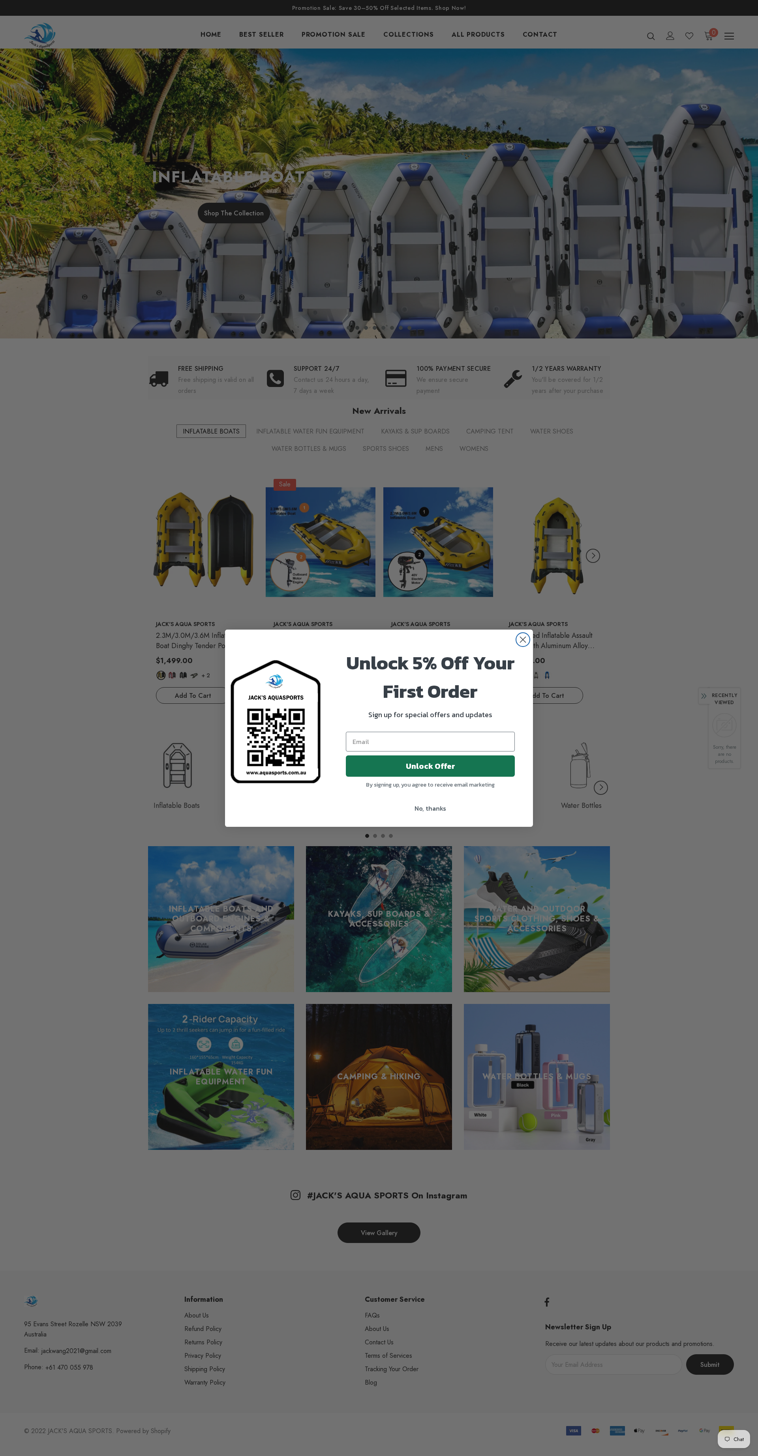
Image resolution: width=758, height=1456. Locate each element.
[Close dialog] (523, 640)
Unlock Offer (430, 766)
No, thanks (430, 808)
